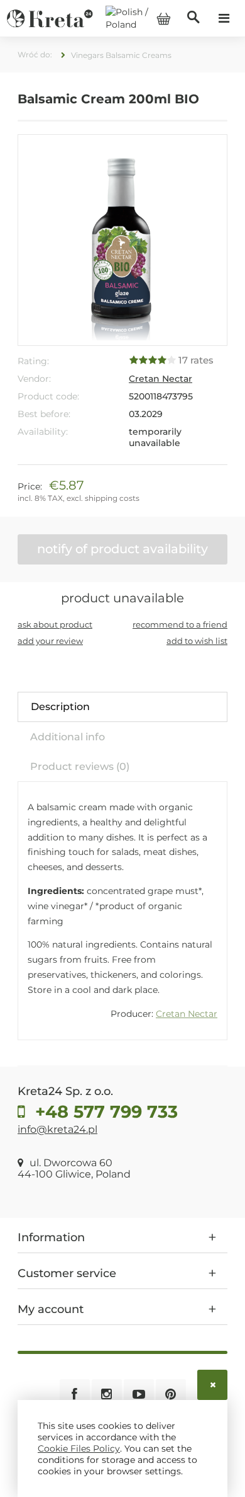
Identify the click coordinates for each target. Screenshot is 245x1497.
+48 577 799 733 (104, 1111)
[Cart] (163, 18)
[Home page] (49, 17)
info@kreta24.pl (57, 1129)
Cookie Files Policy (79, 1448)
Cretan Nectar (160, 378)
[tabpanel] (122, 910)
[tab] (122, 707)
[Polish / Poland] (139, 17)
